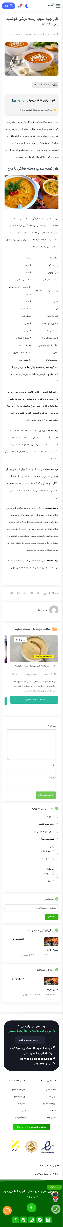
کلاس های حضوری (45, 831)
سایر (24, 1110)
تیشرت (47, 858)
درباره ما (52, 1096)
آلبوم (48, 873)
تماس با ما (51, 1117)
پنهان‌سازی (19, 101)
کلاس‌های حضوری (19, 1089)
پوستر (51, 816)
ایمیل (52, 777)
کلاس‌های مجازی (46, 839)
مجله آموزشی (20, 1117)
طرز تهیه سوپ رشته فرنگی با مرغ (36, 110)
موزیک (51, 869)
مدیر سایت (41, 610)
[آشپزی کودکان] (51, 945)
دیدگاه (52, 726)
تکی (48, 881)
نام (54, 764)
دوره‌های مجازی (20, 1096)
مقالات (53, 1110)
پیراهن (47, 851)
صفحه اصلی (51, 1089)
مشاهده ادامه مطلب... (34, 699)
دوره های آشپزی (49, 1103)
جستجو (52, 917)
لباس (52, 846)
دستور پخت (24, 34)
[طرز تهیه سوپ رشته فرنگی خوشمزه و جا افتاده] (31, 59)
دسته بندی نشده (46, 824)
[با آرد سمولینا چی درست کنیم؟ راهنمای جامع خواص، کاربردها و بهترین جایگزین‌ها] (34, 648)
